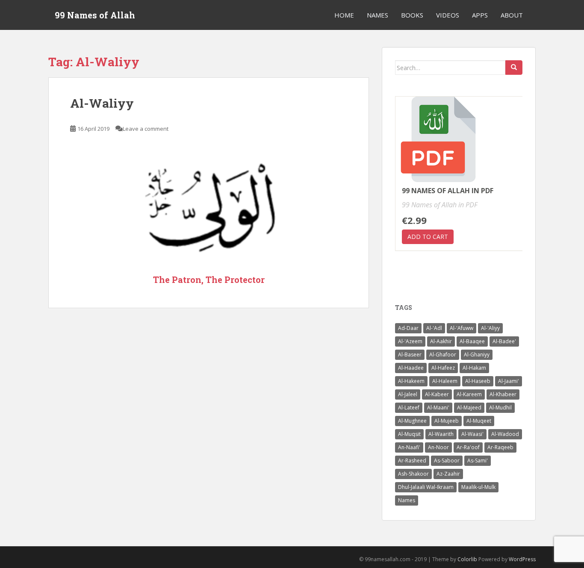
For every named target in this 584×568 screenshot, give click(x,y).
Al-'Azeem (410, 341)
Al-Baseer (410, 354)
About (512, 15)
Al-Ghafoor (442, 354)
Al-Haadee (411, 367)
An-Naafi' (409, 447)
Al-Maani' (438, 407)
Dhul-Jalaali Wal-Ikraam (426, 487)
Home (344, 15)
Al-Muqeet (478, 420)
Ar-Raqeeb (500, 447)
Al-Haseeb (477, 381)
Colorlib (467, 559)
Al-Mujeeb (446, 420)
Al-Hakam (474, 367)
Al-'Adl (434, 328)
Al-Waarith (441, 434)
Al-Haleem (444, 381)
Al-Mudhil (500, 407)
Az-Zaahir (448, 473)
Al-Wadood (505, 434)
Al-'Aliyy (490, 328)
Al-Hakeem (411, 381)
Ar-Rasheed (412, 460)
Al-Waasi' (472, 434)
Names (377, 15)
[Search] (513, 67)
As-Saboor (447, 460)
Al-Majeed (469, 407)
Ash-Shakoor (413, 473)
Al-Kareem (469, 394)
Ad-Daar (408, 328)
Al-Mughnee (412, 420)
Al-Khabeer (503, 394)
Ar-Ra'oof (468, 447)
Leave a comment (145, 128)
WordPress (522, 559)
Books (412, 15)
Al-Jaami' (508, 381)
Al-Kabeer (437, 394)
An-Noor (438, 447)
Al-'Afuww (461, 328)
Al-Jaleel (407, 394)
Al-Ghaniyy (477, 354)
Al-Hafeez (443, 367)
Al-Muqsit (409, 434)
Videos (447, 15)
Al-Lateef (408, 407)
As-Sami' (477, 460)
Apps (480, 15)
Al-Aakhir (441, 341)
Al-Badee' (504, 341)
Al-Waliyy (102, 103)
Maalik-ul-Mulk (478, 487)
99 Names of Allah (95, 15)
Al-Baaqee (472, 341)
